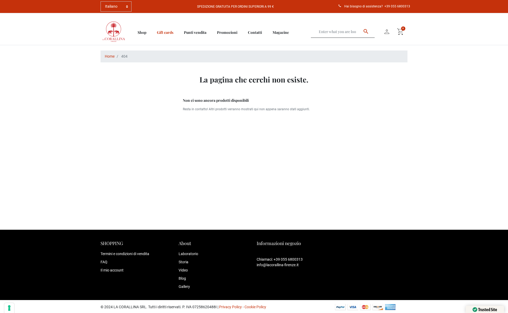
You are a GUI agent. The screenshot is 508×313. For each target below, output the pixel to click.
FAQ (104, 262)
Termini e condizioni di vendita (125, 254)
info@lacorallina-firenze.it (278, 265)
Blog (182, 278)
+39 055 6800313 (397, 6)
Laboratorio (188, 254)
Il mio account (112, 270)
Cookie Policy (255, 307)
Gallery (184, 286)
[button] (400, 32)
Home (110, 56)
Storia (183, 262)
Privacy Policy (230, 307)
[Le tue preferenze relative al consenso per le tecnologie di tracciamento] (9, 308)
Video (183, 270)
